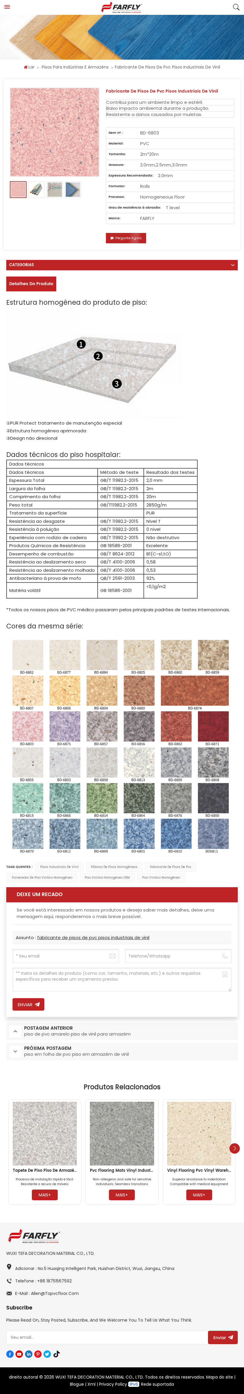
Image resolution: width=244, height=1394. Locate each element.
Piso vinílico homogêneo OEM (107, 877)
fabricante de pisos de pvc (170, 867)
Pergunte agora (128, 238)
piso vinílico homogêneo (161, 877)
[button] (234, 1148)
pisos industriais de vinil (59, 867)
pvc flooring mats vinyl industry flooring (122, 1171)
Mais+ (45, 1195)
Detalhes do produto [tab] (31, 283)
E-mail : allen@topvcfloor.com (47, 1293)
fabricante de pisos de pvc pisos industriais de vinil (93, 937)
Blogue (77, 1384)
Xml (91, 1384)
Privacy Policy (113, 1384)
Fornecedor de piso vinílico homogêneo (42, 877)
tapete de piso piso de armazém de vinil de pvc (45, 1171)
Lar (32, 67)
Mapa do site (219, 1377)
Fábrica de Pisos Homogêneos (114, 867)
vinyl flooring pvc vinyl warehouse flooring (199, 1171)
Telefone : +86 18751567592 (43, 1281)
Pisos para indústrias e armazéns (75, 67)
